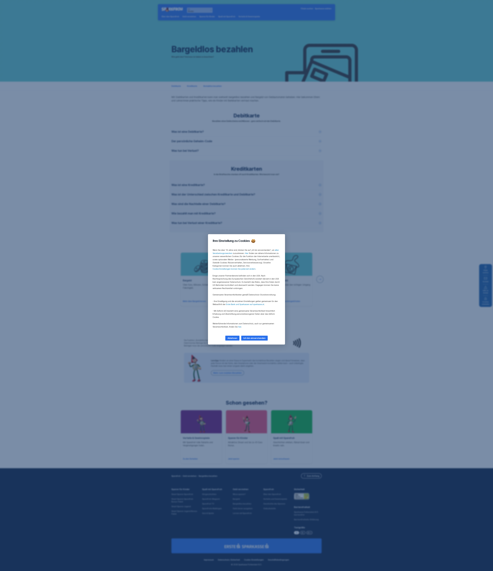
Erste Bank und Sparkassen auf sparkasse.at (245, 304)
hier (239, 327)
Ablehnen (232, 338)
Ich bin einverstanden (254, 338)
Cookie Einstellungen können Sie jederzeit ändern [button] (234, 269)
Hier (246, 253)
